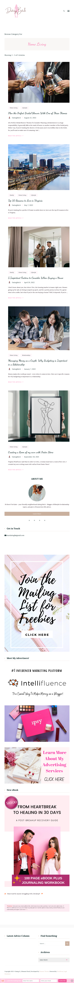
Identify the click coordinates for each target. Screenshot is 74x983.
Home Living (13, 108)
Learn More (37, 514)
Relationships (26, 355)
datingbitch (16, 118)
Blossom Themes (44, 971)
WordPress (60, 971)
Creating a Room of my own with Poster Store (30, 452)
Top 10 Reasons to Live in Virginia (25, 200)
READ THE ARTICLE (14, 135)
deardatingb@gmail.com (15, 535)
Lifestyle (24, 108)
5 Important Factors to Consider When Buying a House (35, 277)
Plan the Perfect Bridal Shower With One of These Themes (37, 113)
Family (12, 195)
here (26, 909)
